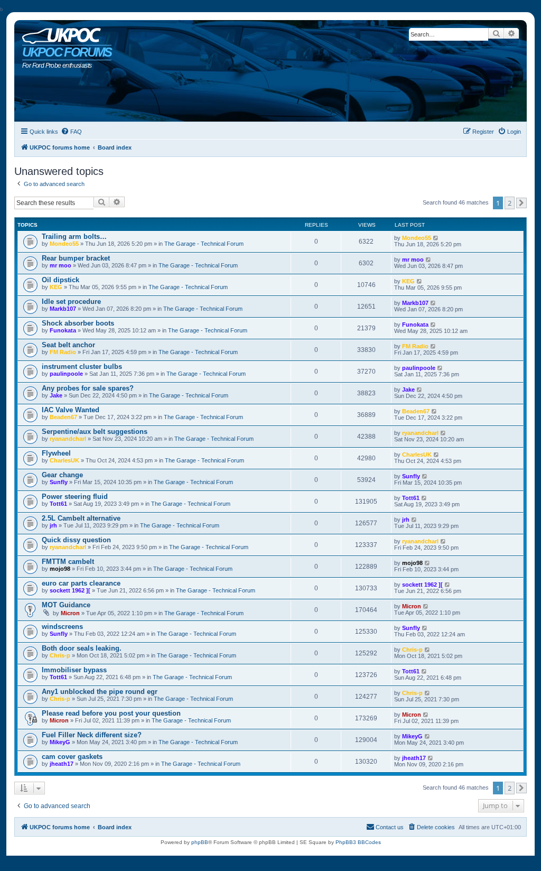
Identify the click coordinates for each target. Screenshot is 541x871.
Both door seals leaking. (82, 648)
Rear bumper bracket (76, 258)
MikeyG (60, 742)
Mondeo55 (64, 243)
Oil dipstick (60, 280)
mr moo (60, 265)
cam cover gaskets (72, 757)
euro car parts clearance (81, 583)
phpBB (199, 842)
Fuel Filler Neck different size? (92, 735)
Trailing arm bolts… (74, 236)
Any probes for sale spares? (88, 388)
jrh (53, 525)
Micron (70, 613)
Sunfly (59, 482)
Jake (56, 395)
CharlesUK (64, 460)
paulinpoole (66, 373)
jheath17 (61, 764)
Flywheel (56, 453)
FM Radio (63, 352)
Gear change (62, 475)
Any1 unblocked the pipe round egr (99, 692)
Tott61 (58, 504)
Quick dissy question (76, 540)
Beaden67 (63, 417)
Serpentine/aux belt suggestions (94, 432)
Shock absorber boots (78, 323)
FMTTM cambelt (68, 562)
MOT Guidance (66, 605)
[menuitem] (71, 131)
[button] (521, 203)
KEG (56, 287)
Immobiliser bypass (74, 670)
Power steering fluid (75, 497)
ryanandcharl (68, 439)
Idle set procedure (71, 301)
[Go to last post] (436, 237)
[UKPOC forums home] (59, 33)
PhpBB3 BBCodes (358, 842)
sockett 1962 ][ (70, 590)
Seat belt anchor (68, 345)
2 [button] (509, 203)
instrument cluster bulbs (82, 366)
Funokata (63, 330)
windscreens (62, 627)
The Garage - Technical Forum (204, 243)
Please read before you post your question (111, 713)
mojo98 (60, 569)
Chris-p (60, 655)
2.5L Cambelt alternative (81, 518)
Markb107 (63, 308)
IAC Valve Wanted (70, 410)
